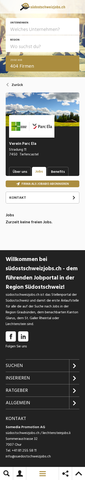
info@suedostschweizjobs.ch (28, 456)
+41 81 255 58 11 (24, 450)
